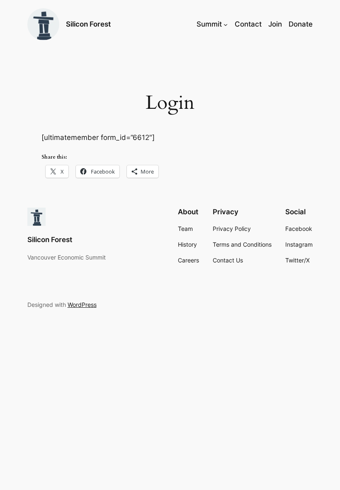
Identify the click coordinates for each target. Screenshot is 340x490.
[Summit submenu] (225, 24)
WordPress (82, 304)
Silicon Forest (88, 24)
